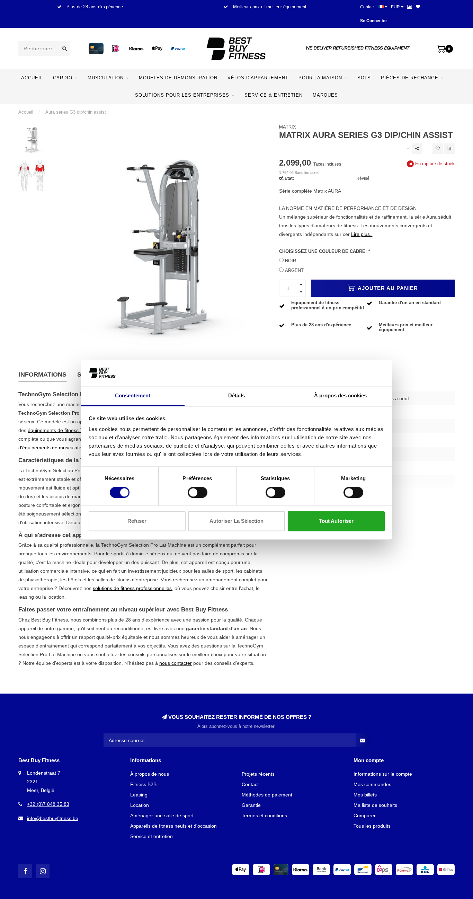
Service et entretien (151, 836)
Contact (367, 7)
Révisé (362, 178)
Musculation (106, 77)
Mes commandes (372, 784)
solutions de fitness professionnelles (132, 588)
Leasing (139, 794)
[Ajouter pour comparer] (449, 148)
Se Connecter (373, 20)
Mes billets (365, 794)
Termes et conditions (264, 815)
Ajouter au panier (387, 288)
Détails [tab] (236, 396)
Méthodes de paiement (267, 794)
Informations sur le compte (383, 774)
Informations (42, 374)
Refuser (136, 521)
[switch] (197, 492)
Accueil (32, 77)
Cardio (62, 77)
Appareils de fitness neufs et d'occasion (173, 826)
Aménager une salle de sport (162, 815)
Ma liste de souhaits (375, 805)
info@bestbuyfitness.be (52, 818)
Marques (325, 95)
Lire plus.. (362, 234)
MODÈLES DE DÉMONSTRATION (178, 77)
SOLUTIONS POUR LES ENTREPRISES (182, 95)
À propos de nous (149, 774)
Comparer (365, 815)
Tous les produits (372, 826)
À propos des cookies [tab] (340, 396)
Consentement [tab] (132, 396)
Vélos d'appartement (257, 77)
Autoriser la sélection (236, 521)
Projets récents (258, 774)
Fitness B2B (143, 784)
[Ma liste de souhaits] (418, 7)
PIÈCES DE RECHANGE (409, 77)
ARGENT (294, 270)
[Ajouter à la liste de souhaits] (437, 148)
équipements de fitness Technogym (66, 430)
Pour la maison (320, 77)
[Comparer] (409, 7)
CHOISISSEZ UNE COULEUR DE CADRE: (324, 251)
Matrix (287, 127)
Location (139, 805)
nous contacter (175, 663)
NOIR (290, 260)
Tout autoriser (336, 521)
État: (289, 178)
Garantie (251, 805)
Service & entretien (273, 95)
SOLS (364, 77)
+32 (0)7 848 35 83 (48, 804)
